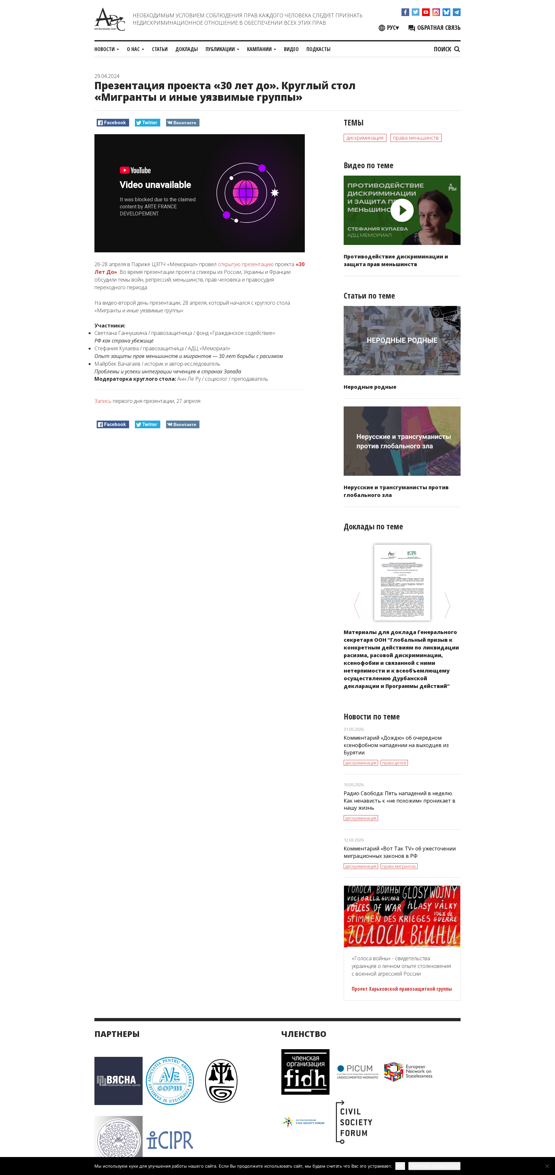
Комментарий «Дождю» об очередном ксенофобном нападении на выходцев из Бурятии (396, 745)
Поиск (443, 49)
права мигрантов (399, 866)
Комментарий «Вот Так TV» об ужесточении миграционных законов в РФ (400, 852)
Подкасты (318, 49)
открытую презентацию (246, 264)
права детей (394, 763)
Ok (400, 1166)
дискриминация (365, 137)
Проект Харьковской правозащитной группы (402, 988)
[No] (547, 1166)
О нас (134, 49)
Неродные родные (370, 386)
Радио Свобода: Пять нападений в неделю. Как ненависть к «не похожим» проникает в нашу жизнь (399, 801)
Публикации (221, 49)
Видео (291, 49)
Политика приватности (434, 1166)
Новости (105, 49)
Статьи (160, 49)
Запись (102, 401)
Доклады (186, 49)
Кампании (260, 49)
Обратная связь (438, 27)
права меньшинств (416, 137)
